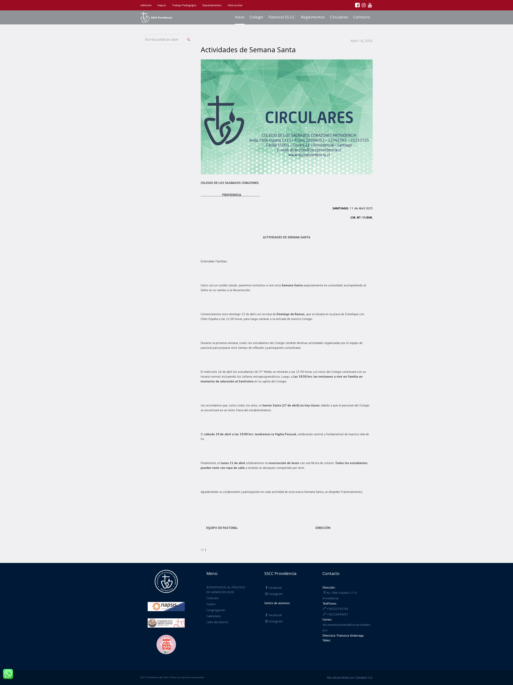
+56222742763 (337, 609)
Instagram (276, 594)
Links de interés (217, 622)
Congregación (215, 610)
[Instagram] (363, 5)
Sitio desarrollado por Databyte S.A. (350, 677)
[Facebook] (357, 5)
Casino (210, 604)
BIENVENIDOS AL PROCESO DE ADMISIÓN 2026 (225, 589)
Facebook (275, 588)
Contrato (212, 598)
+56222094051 (337, 614)
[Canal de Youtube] (370, 5)
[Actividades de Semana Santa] (287, 116)
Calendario (213, 616)
